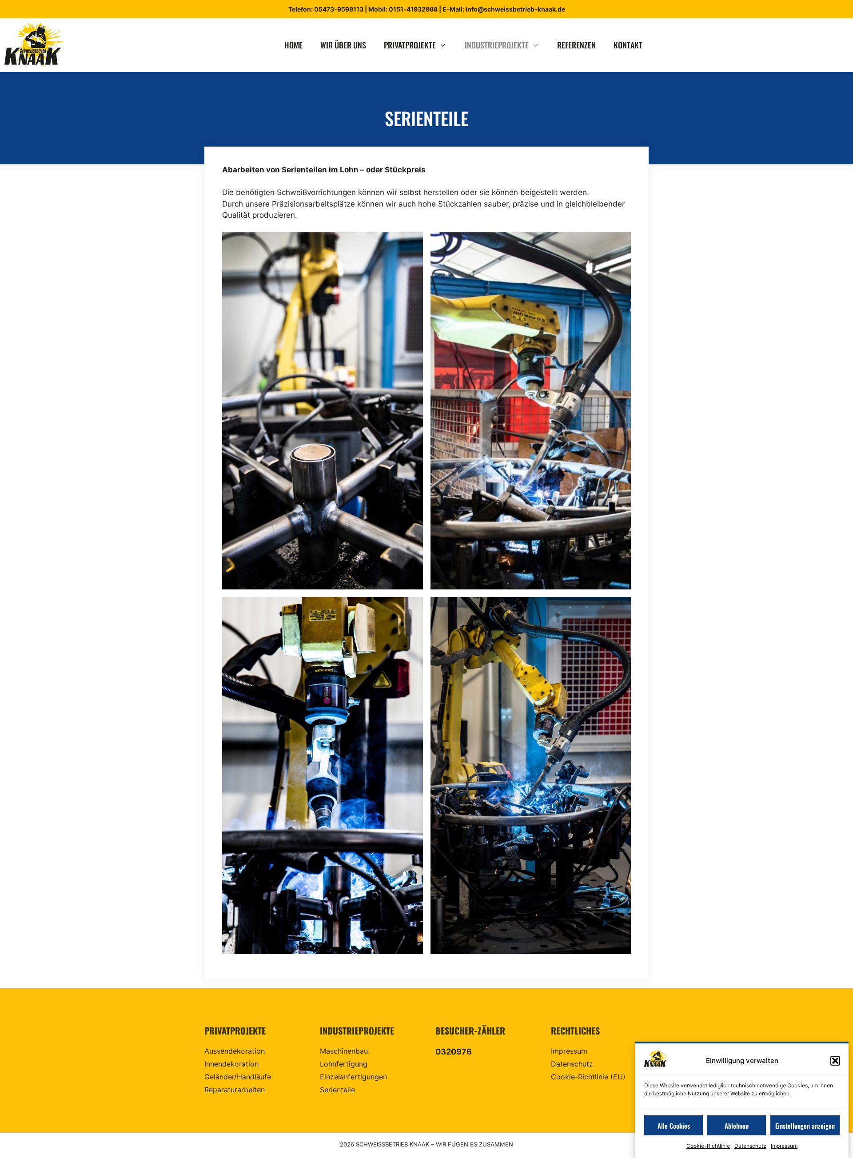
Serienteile (337, 1089)
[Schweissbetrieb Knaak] (36, 45)
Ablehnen (737, 1125)
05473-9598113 (338, 9)
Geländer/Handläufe (237, 1076)
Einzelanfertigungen (353, 1076)
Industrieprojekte (497, 45)
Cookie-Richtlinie (708, 1146)
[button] (835, 1060)
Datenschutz (750, 1146)
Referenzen (576, 45)
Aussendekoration (234, 1051)
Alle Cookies (674, 1125)
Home (293, 45)
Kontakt (628, 45)
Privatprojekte (410, 45)
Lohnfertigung (343, 1063)
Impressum (784, 1146)
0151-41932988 (412, 9)
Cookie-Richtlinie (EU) (588, 1076)
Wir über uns (343, 45)
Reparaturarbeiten (234, 1089)
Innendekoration (231, 1063)
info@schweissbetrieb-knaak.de (515, 9)
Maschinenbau (344, 1051)
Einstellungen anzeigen (805, 1125)
